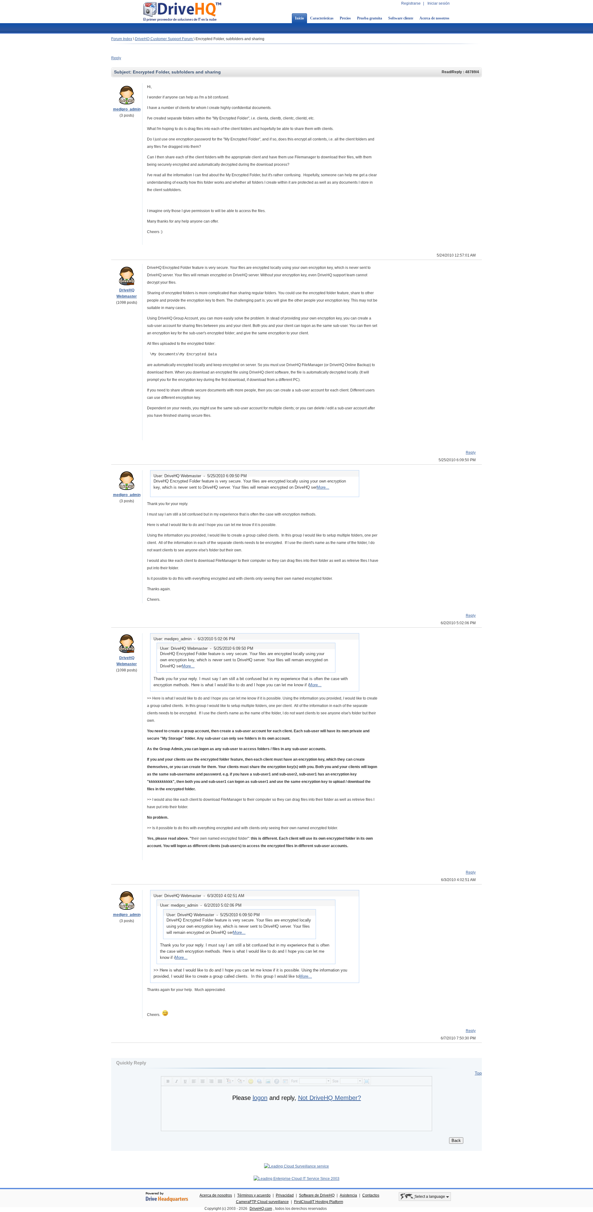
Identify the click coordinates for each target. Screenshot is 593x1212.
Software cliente (400, 18)
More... (323, 487)
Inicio (299, 18)
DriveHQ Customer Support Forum (164, 39)
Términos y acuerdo (254, 1195)
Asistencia (348, 1195)
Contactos (370, 1195)
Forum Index (121, 39)
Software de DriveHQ (316, 1195)
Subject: (123, 71)
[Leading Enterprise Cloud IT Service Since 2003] (296, 1178)
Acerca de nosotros (434, 18)
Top (478, 1073)
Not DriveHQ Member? (329, 1097)
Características (322, 18)
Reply (116, 58)
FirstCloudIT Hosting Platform (318, 1202)
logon (260, 1097)
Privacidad (285, 1195)
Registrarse (411, 3)
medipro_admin (127, 109)
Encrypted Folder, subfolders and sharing (230, 39)
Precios (345, 18)
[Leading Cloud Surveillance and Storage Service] (296, 1166)
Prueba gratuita (369, 18)
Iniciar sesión (438, 3)
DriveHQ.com (261, 1208)
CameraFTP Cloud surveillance (262, 1202)
